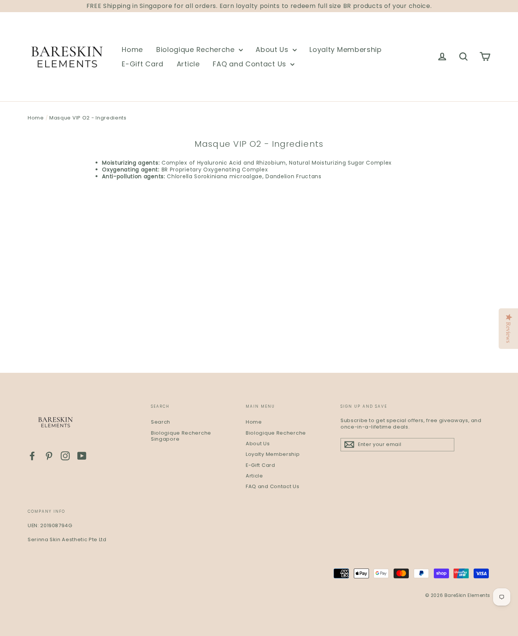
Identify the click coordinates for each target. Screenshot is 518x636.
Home (132, 49)
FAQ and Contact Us (250, 64)
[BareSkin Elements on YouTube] (81, 455)
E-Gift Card (142, 64)
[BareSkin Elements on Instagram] (65, 455)
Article (188, 64)
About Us (273, 49)
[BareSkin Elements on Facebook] (32, 455)
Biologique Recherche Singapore (181, 436)
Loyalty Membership (345, 49)
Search (160, 422)
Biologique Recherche (196, 49)
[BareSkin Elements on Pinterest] (48, 455)
